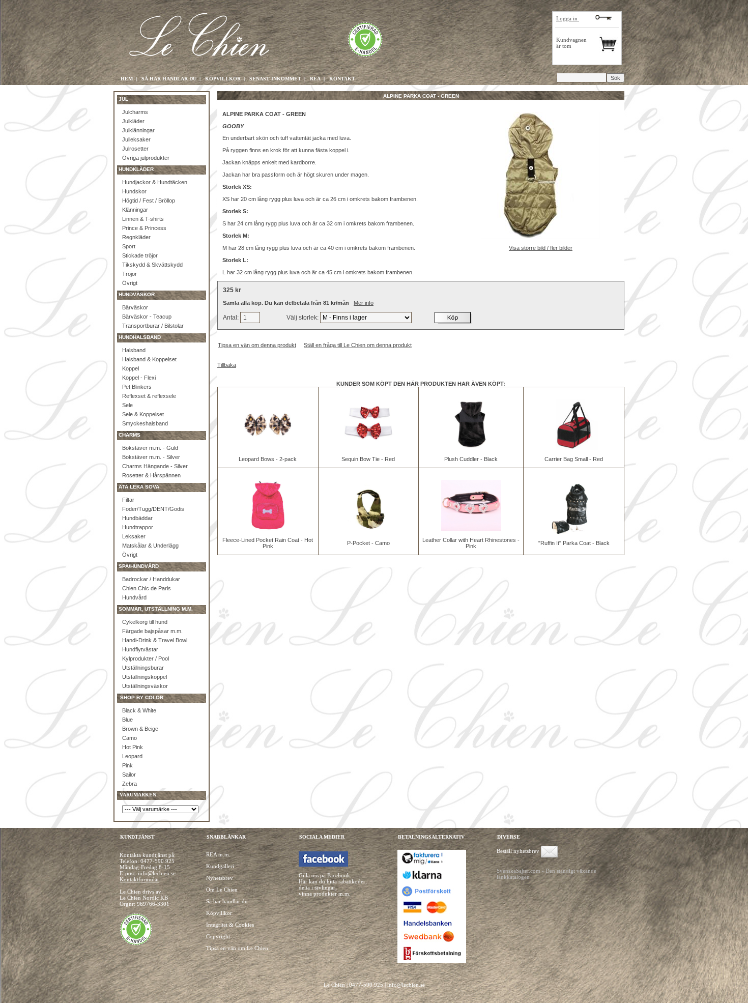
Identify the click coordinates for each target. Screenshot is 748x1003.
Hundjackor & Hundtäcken (154, 182)
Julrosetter (135, 149)
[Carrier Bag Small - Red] (574, 448)
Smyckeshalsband (145, 423)
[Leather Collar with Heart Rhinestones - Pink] (471, 529)
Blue (127, 720)
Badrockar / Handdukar (151, 579)
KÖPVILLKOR (223, 78)
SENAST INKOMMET (275, 78)
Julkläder (133, 121)
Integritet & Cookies (230, 925)
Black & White (139, 710)
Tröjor (129, 274)
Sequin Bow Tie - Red (368, 459)
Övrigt (129, 283)
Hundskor (134, 191)
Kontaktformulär (139, 879)
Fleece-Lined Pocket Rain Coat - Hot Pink (267, 543)
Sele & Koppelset (143, 414)
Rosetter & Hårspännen (151, 475)
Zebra (129, 784)
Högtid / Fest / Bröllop (148, 200)
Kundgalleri (220, 866)
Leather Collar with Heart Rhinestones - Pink (471, 543)
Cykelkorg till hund (144, 622)
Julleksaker (136, 139)
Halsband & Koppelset (149, 359)
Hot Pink (132, 747)
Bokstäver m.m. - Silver (151, 457)
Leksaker (134, 536)
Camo (129, 738)
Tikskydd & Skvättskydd (152, 265)
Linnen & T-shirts (143, 219)
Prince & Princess (144, 228)
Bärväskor (135, 307)
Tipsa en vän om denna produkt (257, 345)
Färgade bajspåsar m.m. (152, 631)
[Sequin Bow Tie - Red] (368, 448)
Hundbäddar (137, 518)
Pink (127, 765)
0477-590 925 (157, 861)
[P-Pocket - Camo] (368, 532)
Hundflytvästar (140, 649)
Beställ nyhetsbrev (518, 851)
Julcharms (135, 112)
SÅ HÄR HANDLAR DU (168, 78)
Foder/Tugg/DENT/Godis (153, 509)
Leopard (132, 756)
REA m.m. (218, 854)
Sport (128, 246)
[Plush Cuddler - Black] (471, 448)
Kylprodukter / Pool (145, 658)
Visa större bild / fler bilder (540, 248)
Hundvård (134, 597)
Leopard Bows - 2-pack (268, 459)
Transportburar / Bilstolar (153, 326)
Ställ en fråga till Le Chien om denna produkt (358, 345)
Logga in (567, 18)
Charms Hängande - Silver (155, 466)
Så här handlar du (227, 901)
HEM (127, 78)
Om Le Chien (222, 889)
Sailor (129, 774)
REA (315, 78)
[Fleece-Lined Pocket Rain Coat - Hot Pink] (267, 529)
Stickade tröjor (140, 255)
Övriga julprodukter (145, 158)
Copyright (218, 936)
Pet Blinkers (137, 387)
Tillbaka (226, 365)
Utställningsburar (143, 668)
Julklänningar (138, 130)
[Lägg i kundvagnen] (453, 317)
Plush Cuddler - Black (471, 459)
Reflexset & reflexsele (149, 396)
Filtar (128, 500)
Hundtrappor (137, 527)
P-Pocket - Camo (368, 543)
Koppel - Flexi (139, 378)
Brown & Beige (140, 729)
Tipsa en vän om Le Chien (237, 948)
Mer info (363, 303)
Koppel (130, 368)
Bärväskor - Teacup (146, 316)
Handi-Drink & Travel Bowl (154, 640)
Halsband (134, 350)
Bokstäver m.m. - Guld (150, 448)
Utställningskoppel (144, 677)
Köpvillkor (219, 913)
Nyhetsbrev (219, 878)
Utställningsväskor (145, 686)
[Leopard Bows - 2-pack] (267, 448)
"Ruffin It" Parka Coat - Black (574, 543)
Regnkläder (136, 237)
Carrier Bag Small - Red (573, 459)
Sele (127, 405)
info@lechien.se (406, 985)
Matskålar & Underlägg (150, 545)
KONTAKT (342, 78)
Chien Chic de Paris (146, 588)
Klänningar (135, 210)
